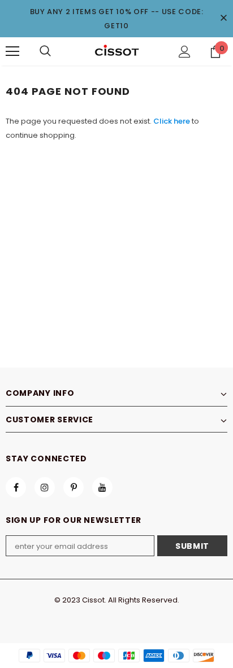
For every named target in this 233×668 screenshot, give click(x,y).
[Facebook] (16, 487)
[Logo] (116, 50)
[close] (223, 18)
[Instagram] (44, 487)
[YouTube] (102, 487)
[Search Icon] (45, 51)
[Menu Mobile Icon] (12, 51)
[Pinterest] (73, 487)
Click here (172, 121)
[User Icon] (185, 52)
